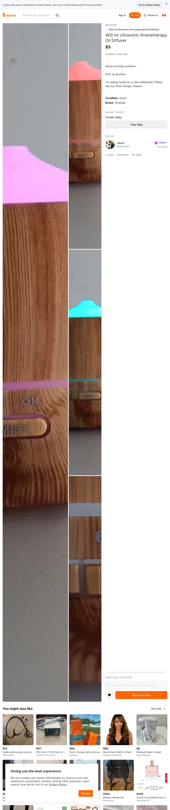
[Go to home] (9, 15)
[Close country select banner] (166, 3)
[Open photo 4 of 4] (85, 589)
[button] (158, 709)
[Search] (57, 15)
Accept (85, 793)
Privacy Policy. (58, 784)
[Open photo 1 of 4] (35, 362)
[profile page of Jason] (110, 144)
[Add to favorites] (109, 695)
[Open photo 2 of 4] (85, 136)
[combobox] (37, 15)
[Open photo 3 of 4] (85, 362)
